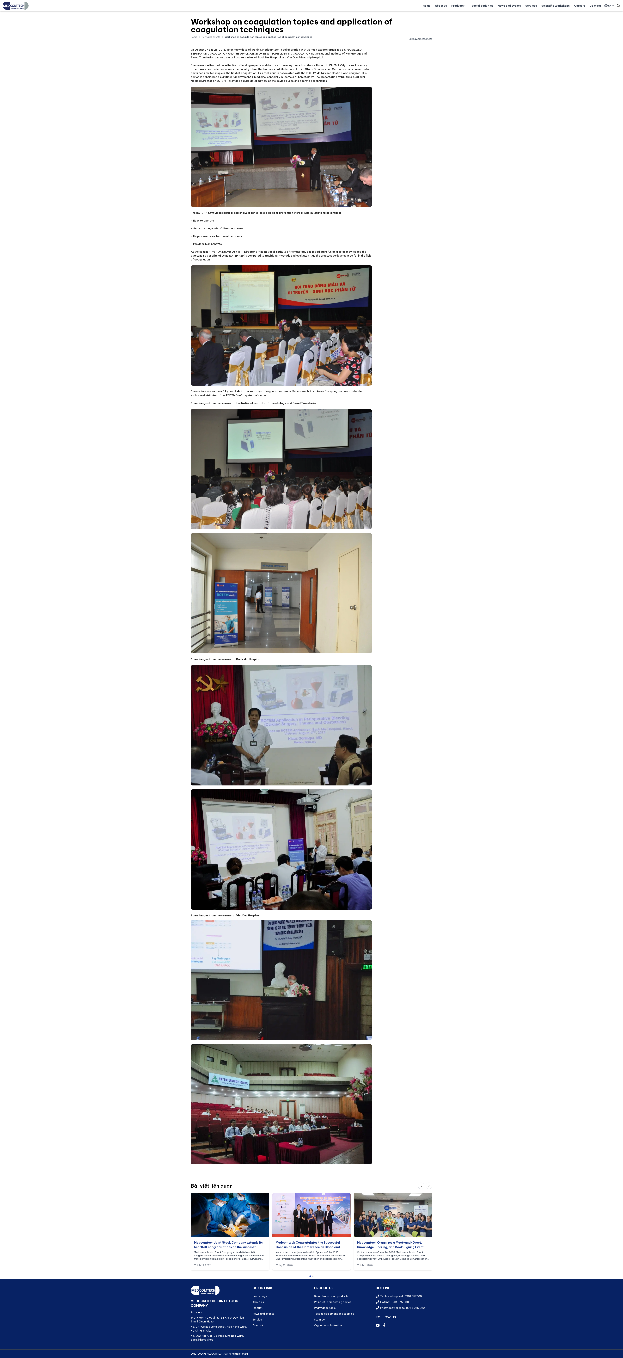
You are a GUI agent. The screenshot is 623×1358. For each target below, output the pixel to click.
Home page (259, 1296)
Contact (595, 5)
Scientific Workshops (555, 5)
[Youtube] (378, 1325)
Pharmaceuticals (325, 1307)
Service (257, 1319)
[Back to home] (16, 6)
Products (457, 5)
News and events (211, 37)
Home (426, 5)
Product (257, 1307)
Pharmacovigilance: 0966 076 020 (402, 1307)
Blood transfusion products (331, 1296)
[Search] (618, 6)
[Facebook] (384, 1325)
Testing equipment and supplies (334, 1313)
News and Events (509, 5)
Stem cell (320, 1319)
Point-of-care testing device (332, 1302)
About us (441, 5)
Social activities (482, 5)
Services (531, 5)
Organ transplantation (328, 1325)
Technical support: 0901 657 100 (401, 1296)
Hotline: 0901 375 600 (394, 1302)
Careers (579, 5)
